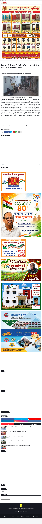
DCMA (33, 516)
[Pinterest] (14, 132)
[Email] (19, 132)
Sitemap (2, 491)
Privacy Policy (28, 516)
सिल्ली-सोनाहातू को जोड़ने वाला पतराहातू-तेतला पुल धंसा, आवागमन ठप (16, 436)
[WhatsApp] (16, 132)
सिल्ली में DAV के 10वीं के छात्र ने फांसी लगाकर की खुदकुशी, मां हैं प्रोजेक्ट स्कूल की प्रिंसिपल (19, 426)
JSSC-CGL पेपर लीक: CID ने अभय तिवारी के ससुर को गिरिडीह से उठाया (16, 440)
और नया (3, 164)
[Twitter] (11, 132)
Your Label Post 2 (34, 424)
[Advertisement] (21, 361)
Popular (7, 424)
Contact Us (13, 516)
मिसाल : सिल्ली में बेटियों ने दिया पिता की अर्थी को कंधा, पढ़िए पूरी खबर (16, 431)
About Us (9, 516)
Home (5, 516)
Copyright (18, 516)
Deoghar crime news (7, 129)
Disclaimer (22, 516)
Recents (21, 424)
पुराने (39, 164)
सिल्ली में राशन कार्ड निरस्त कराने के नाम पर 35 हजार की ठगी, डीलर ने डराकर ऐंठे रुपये (18, 445)
